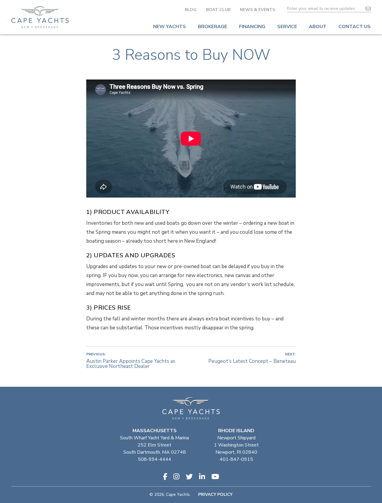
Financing (252, 26)
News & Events (257, 10)
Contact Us (354, 26)
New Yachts (169, 26)
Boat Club (218, 10)
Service (287, 26)
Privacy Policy (215, 494)
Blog (190, 10)
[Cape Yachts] (40, 17)
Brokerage (212, 26)
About (317, 26)
